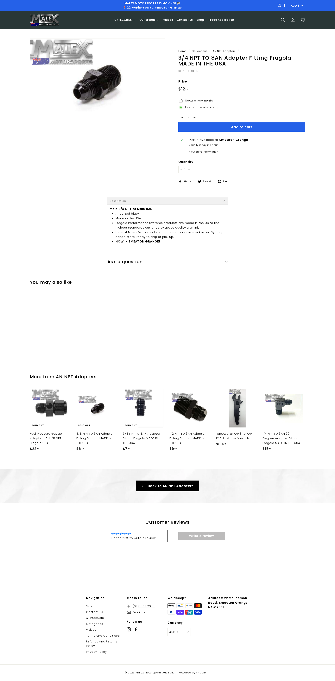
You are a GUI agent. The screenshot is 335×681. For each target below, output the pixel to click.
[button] (167, 201)
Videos (91, 630)
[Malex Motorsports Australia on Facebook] (136, 629)
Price (182, 81)
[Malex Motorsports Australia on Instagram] (129, 629)
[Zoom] (97, 84)
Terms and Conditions (103, 636)
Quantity (185, 162)
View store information (203, 151)
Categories (94, 624)
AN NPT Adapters (224, 51)
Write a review (201, 536)
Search (91, 606)
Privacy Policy (96, 652)
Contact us (94, 612)
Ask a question (125, 262)
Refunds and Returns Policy (101, 644)
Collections (199, 51)
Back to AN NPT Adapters (170, 486)
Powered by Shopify (193, 672)
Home (182, 51)
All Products (95, 618)
